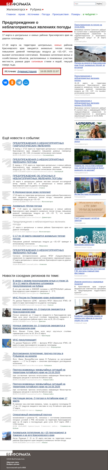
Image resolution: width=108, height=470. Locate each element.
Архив (21, 14)
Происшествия (60, 14)
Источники (33, 14)
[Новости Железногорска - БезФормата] (16, 3)
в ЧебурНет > (90, 14)
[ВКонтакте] (5, 82)
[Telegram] (19, 82)
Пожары (75, 14)
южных (58, 45)
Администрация (27, 71)
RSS (24, 468)
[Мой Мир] (26, 82)
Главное (11, 14)
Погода (46, 14)
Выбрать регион (13, 464)
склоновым (37, 61)
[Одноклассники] (12, 82)
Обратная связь (13, 462)
